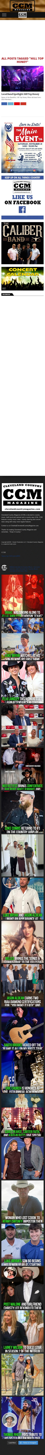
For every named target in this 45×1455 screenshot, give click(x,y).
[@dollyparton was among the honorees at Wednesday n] (22, 1115)
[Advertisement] (22, 37)
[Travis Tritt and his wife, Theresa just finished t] (22, 1375)
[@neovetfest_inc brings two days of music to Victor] (22, 769)
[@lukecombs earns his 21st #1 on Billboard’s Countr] (22, 812)
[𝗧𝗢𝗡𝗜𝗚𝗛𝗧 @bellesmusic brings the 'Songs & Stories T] (22, 942)
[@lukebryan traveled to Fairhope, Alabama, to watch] (22, 639)
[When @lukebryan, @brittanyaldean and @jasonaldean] (22, 725)
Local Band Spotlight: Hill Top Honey (20, 94)
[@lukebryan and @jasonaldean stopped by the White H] (22, 899)
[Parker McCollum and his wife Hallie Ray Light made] (22, 1158)
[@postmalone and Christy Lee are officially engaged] (22, 1288)
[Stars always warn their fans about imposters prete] (22, 1201)
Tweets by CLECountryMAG (10, 556)
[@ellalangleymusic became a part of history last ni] (22, 682)
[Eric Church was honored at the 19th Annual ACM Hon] (22, 1072)
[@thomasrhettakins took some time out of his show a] (22, 1418)
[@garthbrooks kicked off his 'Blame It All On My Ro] (22, 1028)
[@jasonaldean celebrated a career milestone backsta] (22, 985)
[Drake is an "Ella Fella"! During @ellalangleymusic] (22, 596)
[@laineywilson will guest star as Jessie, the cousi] (22, 1331)
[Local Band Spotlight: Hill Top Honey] (22, 91)
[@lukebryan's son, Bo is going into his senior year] (22, 1245)
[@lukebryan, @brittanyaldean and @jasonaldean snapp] (22, 855)
